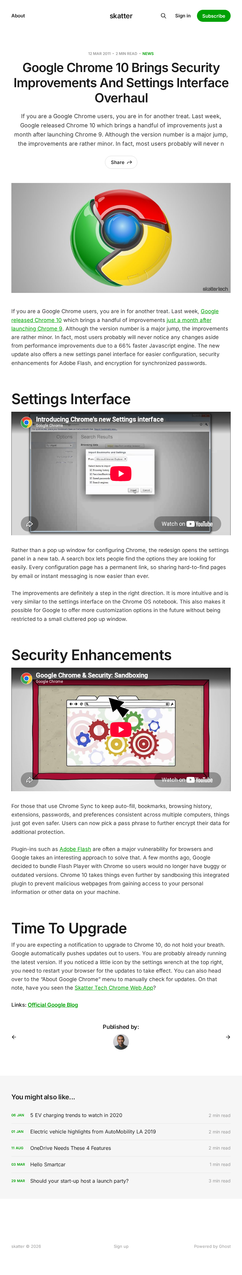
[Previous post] (16, 1037)
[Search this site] (163, 16)
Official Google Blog (53, 1005)
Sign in (183, 16)
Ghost (225, 1246)
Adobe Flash (75, 849)
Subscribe (213, 16)
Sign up (121, 1246)
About (18, 16)
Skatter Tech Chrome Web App (114, 988)
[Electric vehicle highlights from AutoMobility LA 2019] (121, 1132)
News (148, 53)
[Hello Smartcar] (121, 1165)
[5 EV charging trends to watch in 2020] (121, 1115)
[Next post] (226, 1037)
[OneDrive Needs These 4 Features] (121, 1148)
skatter (121, 15)
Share (117, 162)
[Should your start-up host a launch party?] (121, 1181)
